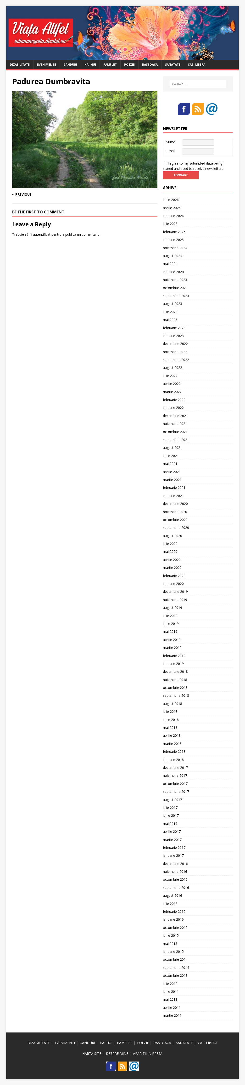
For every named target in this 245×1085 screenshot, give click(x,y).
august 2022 (172, 367)
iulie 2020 (170, 543)
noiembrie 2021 (175, 423)
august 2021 (172, 447)
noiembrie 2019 (175, 599)
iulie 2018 (170, 711)
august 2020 (172, 535)
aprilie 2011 (172, 1007)
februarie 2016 (174, 911)
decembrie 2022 (175, 343)
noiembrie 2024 (175, 248)
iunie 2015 (171, 935)
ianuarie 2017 (173, 855)
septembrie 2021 (176, 439)
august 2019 (172, 607)
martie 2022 (172, 391)
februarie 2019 (174, 655)
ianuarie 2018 (173, 759)
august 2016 (172, 895)
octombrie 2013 (175, 975)
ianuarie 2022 (173, 407)
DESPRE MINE (117, 1053)
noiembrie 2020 (175, 511)
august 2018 (172, 703)
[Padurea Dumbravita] (84, 185)
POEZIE (129, 65)
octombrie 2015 (175, 927)
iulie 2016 (170, 903)
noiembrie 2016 (175, 871)
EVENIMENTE (46, 65)
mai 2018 (170, 727)
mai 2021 (170, 463)
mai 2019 (170, 631)
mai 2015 (170, 943)
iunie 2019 (171, 623)
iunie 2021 (171, 455)
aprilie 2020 (172, 559)
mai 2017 (170, 823)
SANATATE (172, 65)
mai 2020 (170, 551)
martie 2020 (172, 567)
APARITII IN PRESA (147, 1053)
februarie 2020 (174, 575)
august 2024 (172, 255)
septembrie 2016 (176, 887)
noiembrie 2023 (175, 279)
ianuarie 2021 (173, 495)
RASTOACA (150, 65)
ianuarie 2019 (173, 663)
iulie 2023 (170, 311)
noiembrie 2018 (175, 679)
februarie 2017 (174, 847)
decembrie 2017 (175, 767)
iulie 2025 (170, 223)
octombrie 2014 (175, 959)
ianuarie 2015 (173, 951)
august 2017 (172, 799)
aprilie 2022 (172, 383)
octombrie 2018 (175, 687)
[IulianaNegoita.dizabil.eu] (122, 57)
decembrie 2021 (175, 415)
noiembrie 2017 (175, 775)
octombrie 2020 (175, 519)
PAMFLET (110, 65)
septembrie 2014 (176, 967)
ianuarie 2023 (173, 335)
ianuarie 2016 (173, 919)
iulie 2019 (170, 615)
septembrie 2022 (176, 359)
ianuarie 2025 (173, 239)
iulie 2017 (170, 807)
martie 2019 (172, 647)
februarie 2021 (174, 487)
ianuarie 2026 (173, 215)
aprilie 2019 (172, 639)
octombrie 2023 (175, 288)
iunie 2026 (171, 199)
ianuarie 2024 (173, 271)
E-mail (170, 150)
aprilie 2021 (172, 471)
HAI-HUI (90, 65)
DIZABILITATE (20, 65)
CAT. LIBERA (196, 65)
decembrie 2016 (175, 863)
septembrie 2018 (176, 695)
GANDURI (70, 65)
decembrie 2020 (175, 503)
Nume (170, 142)
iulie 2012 (170, 983)
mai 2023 (170, 319)
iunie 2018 (171, 719)
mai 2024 (170, 263)
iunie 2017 (171, 815)
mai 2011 (170, 999)
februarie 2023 (174, 328)
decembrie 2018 (175, 671)
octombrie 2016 (175, 879)
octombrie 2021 (175, 431)
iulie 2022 (170, 375)
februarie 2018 (174, 751)
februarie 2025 (174, 231)
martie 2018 (172, 743)
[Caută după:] (198, 84)
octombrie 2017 (175, 783)
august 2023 (172, 303)
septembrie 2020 (176, 527)
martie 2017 (172, 839)
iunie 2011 (171, 991)
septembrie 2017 (176, 791)
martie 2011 (172, 1015)
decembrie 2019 (175, 591)
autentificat (41, 234)
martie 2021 (172, 479)
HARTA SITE (91, 1053)
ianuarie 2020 (173, 583)
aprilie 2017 (172, 831)
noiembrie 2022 (175, 351)
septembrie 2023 (176, 295)
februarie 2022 (174, 399)
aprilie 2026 (172, 208)
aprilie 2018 (172, 735)
